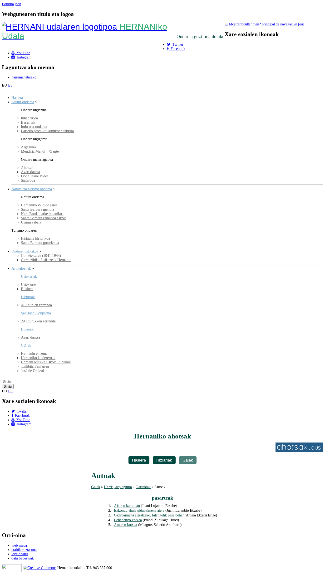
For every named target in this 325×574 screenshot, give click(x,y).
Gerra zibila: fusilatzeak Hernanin (46, 260)
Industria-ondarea (34, 127)
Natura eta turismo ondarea (31, 189)
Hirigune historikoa (35, 238)
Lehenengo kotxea (128, 520)
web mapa (19, 545)
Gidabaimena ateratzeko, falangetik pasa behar (149, 515)
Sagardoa (28, 180)
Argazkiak (29, 147)
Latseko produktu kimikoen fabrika (47, 131)
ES (10, 85)
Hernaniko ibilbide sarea (39, 205)
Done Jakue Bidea (35, 176)
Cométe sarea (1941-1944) (41, 255)
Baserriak (28, 122)
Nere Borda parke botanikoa (42, 214)
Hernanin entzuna (34, 353)
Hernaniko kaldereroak (38, 358)
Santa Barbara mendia (37, 209)
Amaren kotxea (125, 525)
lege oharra (19, 554)
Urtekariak (29, 276)
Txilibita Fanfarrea (35, 366)
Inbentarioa (29, 118)
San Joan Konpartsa (36, 313)
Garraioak (143, 487)
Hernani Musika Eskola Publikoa (46, 362)
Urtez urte (28, 284)
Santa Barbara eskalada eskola (43, 218)
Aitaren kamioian (127, 506)
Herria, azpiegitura (118, 487)
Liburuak (28, 297)
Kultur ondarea (22, 102)
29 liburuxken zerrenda (38, 321)
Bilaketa (27, 289)
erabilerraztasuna (24, 550)
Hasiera (17, 98)
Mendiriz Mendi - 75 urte (40, 151)
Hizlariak (164, 460)
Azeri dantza (30, 172)
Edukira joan (11, 4)
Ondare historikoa (24, 251)
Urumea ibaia (31, 222)
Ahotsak (27, 167)
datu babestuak (22, 558)
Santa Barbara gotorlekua (40, 243)
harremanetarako (23, 77)
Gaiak (187, 460)
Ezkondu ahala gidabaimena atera (139, 510)
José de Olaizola (33, 371)
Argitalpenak (21, 268)
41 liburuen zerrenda (36, 305)
